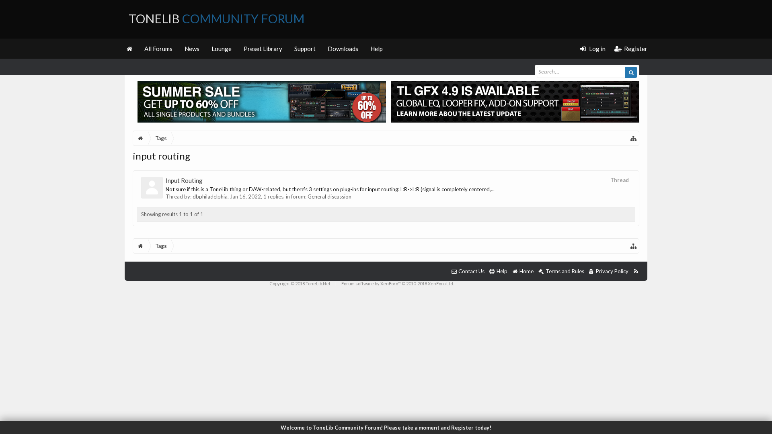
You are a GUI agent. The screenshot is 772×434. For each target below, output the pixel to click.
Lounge (221, 48)
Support (305, 48)
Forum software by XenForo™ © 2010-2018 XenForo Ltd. (397, 283)
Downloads (343, 48)
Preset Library (263, 48)
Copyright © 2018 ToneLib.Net (300, 283)
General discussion (329, 196)
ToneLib (216, 18)
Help (376, 48)
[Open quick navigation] (633, 138)
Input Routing (184, 180)
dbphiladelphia (210, 196)
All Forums (158, 48)
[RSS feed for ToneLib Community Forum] (635, 271)
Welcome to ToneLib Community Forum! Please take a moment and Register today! (386, 427)
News (192, 48)
